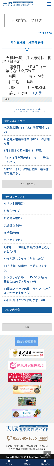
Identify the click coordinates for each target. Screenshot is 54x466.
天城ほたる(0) (13, 225)
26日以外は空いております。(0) (24, 300)
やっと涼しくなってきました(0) (24, 258)
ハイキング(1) (13, 240)
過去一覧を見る (28, 184)
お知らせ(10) (12, 210)
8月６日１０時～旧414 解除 (23, 150)
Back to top (47, 454)
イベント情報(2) (14, 203)
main (38, 109)
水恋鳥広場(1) (13, 218)
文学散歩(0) (11, 232)
